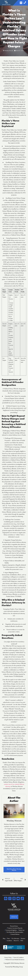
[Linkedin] (14, 898)
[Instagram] (9, 898)
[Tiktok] (22, 898)
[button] (21, 3)
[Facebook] (5, 898)
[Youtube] (18, 898)
